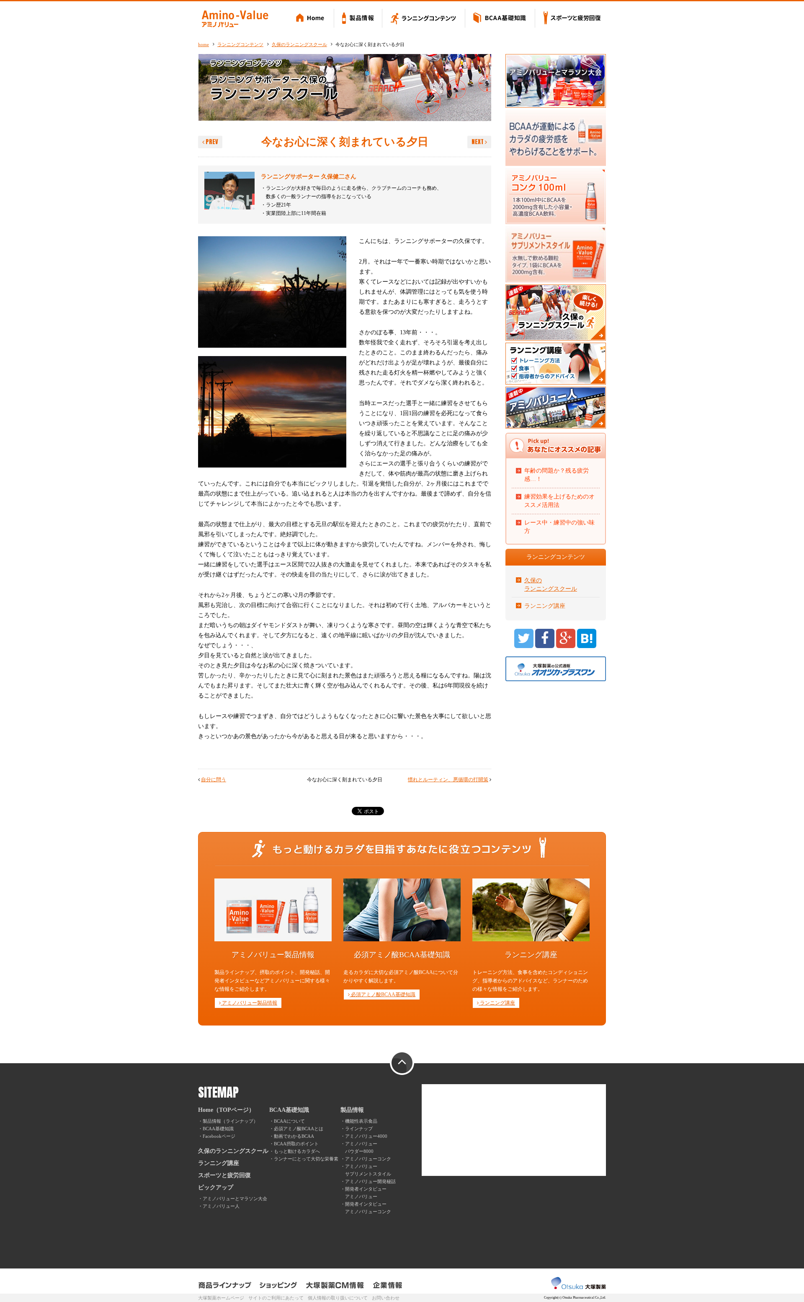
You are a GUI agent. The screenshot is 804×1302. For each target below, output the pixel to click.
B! (586, 638)
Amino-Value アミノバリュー (234, 18)
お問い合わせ (385, 1297)
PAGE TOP (402, 1063)
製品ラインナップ (225, 1285)
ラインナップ (359, 1128)
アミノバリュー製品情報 (249, 1003)
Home (311, 18)
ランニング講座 (544, 605)
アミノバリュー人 (221, 1206)
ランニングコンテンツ (423, 18)
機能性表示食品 (361, 1121)
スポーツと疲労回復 (570, 18)
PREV (211, 141)
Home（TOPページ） (226, 1110)
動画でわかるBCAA (294, 1136)
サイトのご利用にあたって (276, 1297)
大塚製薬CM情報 (335, 1285)
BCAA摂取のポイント (296, 1143)
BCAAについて (289, 1121)
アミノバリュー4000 (366, 1136)
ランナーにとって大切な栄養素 (306, 1158)
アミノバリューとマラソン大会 (235, 1198)
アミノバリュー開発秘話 (370, 1181)
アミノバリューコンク (368, 1158)
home (203, 44)
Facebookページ (219, 1136)
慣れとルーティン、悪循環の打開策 (448, 780)
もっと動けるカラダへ (297, 1151)
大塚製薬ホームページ (221, 1297)
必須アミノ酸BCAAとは (298, 1128)
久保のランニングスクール (299, 44)
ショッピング (279, 1285)
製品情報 (358, 18)
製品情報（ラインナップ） (230, 1121)
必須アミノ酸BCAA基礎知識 (382, 994)
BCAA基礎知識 (500, 18)
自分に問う (213, 780)
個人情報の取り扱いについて (338, 1297)
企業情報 (387, 1285)
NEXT (478, 141)
